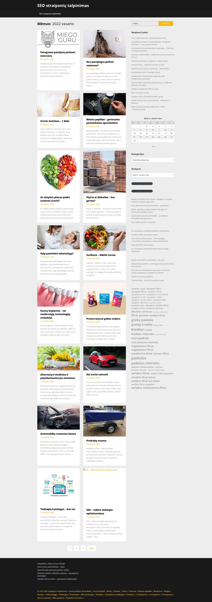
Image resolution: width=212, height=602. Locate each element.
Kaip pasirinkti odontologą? (57, 253)
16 (147, 133)
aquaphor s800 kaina (140, 302)
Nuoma (40, 594)
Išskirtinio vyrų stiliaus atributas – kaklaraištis (150, 68)
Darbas (117, 591)
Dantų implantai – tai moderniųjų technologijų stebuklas (55, 314)
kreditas (148, 329)
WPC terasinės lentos (140, 93)
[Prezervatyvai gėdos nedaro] (104, 298)
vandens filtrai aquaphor (162, 373)
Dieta (124, 591)
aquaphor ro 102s (138, 297)
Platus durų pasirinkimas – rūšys (51, 567)
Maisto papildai (145, 591)
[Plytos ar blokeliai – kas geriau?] (104, 171)
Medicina (158, 591)
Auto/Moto (86, 591)
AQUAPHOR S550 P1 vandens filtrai (145, 72)
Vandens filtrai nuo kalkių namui (144, 235)
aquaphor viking (138, 308)
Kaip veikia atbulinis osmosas (143, 222)
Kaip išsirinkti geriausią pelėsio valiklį (53, 570)
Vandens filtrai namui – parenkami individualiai (57, 579)
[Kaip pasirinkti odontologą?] (58, 237)
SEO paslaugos (87, 594)
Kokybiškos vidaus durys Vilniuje (51, 563)
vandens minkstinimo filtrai (148, 387)
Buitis (109, 591)
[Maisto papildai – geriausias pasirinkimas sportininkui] (104, 104)
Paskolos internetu (74, 598)
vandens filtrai (140, 373)
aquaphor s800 (159, 300)
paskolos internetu (145, 363)
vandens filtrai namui (143, 377)
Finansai (132, 591)
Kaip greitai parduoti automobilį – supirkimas (150, 205)
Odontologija (51, 594)
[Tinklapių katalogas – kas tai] (58, 486)
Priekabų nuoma (96, 440)
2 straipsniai (141, 594)
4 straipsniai (167, 594)
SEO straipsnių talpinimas (63, 5)
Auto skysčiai (99, 591)
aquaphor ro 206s (154, 297)
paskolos (138, 358)
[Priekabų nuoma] (104, 421)
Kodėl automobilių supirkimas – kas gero (148, 260)
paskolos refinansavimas (142, 367)
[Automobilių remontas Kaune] (58, 417)
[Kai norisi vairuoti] (104, 358)
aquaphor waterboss (154, 308)
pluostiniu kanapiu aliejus (156, 370)
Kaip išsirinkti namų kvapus (142, 245)
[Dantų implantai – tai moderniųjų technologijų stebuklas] (58, 294)
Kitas (91, 548)
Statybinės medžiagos (115, 594)
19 (165, 133)
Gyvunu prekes (44, 598)
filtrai (134, 315)
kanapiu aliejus (158, 325)
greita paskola (142, 320)
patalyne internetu (139, 370)
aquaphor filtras (138, 291)
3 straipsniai (154, 594)
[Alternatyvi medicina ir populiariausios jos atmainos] (58, 358)
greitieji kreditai (141, 324)
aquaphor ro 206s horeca (141, 300)
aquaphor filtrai (153, 288)
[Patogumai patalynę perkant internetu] (58, 39)
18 (159, 133)
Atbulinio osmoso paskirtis (142, 276)
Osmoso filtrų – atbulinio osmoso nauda (147, 65)
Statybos (100, 594)
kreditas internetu (142, 334)
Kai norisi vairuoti (97, 374)
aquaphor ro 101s (138, 294)
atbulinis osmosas (141, 311)
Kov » (154, 146)
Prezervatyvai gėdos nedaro (103, 318)
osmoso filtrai (161, 353)
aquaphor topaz (138, 305)
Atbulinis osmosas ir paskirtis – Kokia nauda (149, 61)
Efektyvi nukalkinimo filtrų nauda (144, 89)
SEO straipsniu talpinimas (142, 183)
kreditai (137, 329)
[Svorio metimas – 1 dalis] (58, 105)
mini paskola (140, 338)
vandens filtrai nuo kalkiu (145, 381)
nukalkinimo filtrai (141, 353)
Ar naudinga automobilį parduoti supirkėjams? (150, 231)
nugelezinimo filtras (142, 346)
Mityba (167, 591)
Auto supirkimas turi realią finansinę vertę (148, 38)
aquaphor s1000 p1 (156, 303)
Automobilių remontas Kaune (58, 433)
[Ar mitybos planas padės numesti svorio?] (58, 171)
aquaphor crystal (138, 289)
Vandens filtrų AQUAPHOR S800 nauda (147, 96)
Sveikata (130, 594)
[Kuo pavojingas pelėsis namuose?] (104, 43)
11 (159, 130)
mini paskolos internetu (144, 342)
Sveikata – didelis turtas (101, 255)
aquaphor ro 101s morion (157, 294)
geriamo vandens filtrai (152, 315)
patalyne (158, 367)
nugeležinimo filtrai (142, 349)
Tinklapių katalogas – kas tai (57, 509)
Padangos (63, 594)
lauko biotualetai (160, 334)
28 (134, 140)
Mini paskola (58, 598)
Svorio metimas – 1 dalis (54, 121)
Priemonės (74, 594)
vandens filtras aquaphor (143, 384)
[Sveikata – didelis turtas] (104, 238)
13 (171, 130)
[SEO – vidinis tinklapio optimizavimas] (104, 486)
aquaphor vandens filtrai (157, 305)
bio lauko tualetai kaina (160, 312)
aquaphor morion (154, 292)
